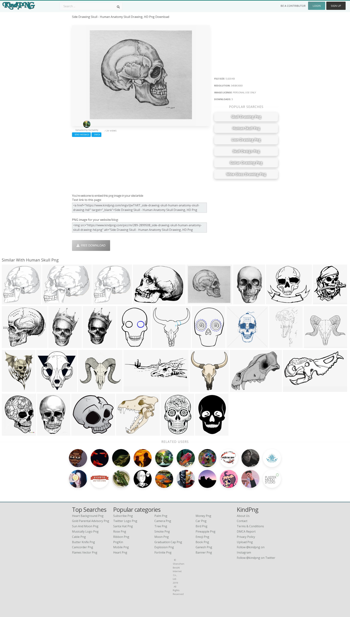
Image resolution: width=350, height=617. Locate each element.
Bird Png (201, 526)
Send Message (81, 134)
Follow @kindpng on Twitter (256, 558)
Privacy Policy (246, 537)
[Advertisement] (141, 164)
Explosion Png (164, 547)
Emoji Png (202, 537)
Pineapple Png (205, 531)
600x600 (233, 346)
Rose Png (119, 531)
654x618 (78, 433)
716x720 (9, 302)
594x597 (99, 302)
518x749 (168, 433)
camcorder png (82, 547)
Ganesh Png (204, 547)
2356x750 (131, 389)
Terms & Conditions (250, 526)
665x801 (9, 433)
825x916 (320, 302)
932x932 (240, 302)
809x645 (237, 389)
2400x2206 (10, 346)
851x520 (290, 389)
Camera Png (162, 521)
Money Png (203, 516)
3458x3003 (194, 302)
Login (317, 5)
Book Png (202, 542)
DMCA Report (246, 531)
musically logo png (85, 531)
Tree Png (160, 526)
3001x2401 (50, 302)
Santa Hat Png (123, 526)
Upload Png (245, 542)
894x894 (311, 346)
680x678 (158, 346)
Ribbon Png (121, 537)
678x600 (124, 346)
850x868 (43, 389)
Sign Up (336, 5)
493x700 (85, 389)
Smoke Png (162, 531)
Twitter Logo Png (125, 521)
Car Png (201, 521)
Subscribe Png (123, 516)
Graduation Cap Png (168, 542)
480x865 (276, 346)
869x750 (273, 302)
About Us (243, 516)
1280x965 (140, 302)
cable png (79, 537)
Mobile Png (121, 547)
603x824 (9, 389)
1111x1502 (56, 346)
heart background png (88, 516)
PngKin (118, 542)
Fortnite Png (163, 552)
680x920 (90, 346)
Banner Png (204, 552)
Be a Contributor (293, 5)
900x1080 (44, 433)
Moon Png (161, 537)
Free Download (92, 245)
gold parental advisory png (90, 521)
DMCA (96, 134)
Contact (242, 521)
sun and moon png (85, 526)
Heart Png (120, 552)
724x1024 (202, 433)
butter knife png (83, 542)
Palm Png (160, 516)
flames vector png (84, 552)
